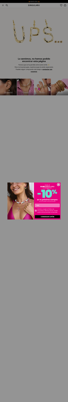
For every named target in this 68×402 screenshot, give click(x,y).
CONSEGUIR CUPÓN (47, 217)
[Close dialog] (58, 184)
